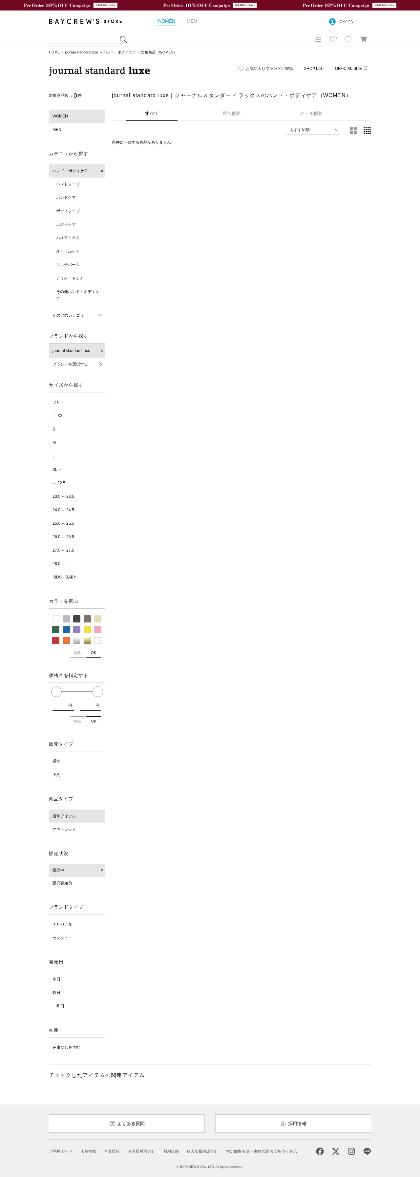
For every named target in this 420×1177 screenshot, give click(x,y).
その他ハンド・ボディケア (77, 295)
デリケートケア (70, 278)
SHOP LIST (314, 68)
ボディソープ (68, 211)
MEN (56, 129)
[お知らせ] (348, 39)
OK (93, 653)
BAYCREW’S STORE (90, 21)
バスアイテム (68, 238)
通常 (56, 761)
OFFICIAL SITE (348, 68)
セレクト (60, 937)
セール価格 (311, 113)
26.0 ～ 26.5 (63, 537)
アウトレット (64, 829)
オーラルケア (68, 251)
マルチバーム (68, 265)
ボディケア (66, 224)
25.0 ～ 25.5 (63, 523)
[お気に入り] (333, 39)
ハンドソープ (68, 184)
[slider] (56, 691)
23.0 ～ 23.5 (63, 496)
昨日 (56, 992)
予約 (56, 774)
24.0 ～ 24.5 (63, 510)
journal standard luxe (81, 52)
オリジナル (62, 924)
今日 (56, 979)
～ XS (57, 415)
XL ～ (57, 469)
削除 (77, 653)
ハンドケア (66, 197)
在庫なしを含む (66, 1047)
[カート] (363, 39)
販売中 (58, 870)
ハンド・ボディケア (119, 52)
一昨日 (58, 1006)
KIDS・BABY (64, 577)
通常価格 (231, 113)
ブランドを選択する (70, 364)
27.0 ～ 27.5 (63, 550)
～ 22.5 (58, 483)
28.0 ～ (58, 563)
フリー (58, 402)
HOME (54, 52)
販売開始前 (62, 883)
